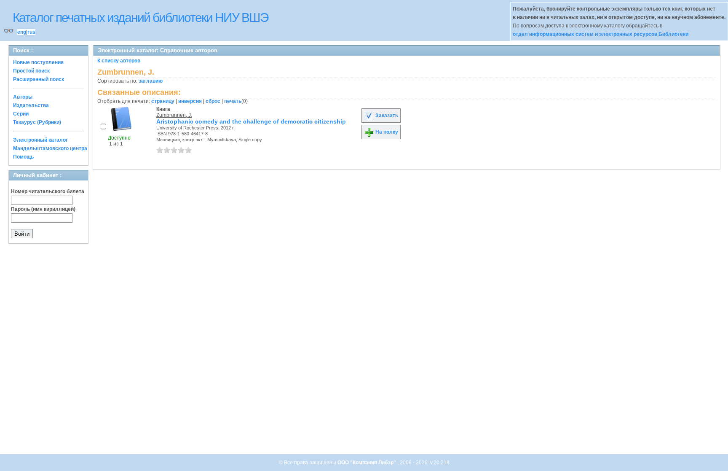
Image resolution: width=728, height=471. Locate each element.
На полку (386, 132)
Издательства (31, 105)
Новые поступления (38, 62)
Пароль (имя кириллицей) (43, 209)
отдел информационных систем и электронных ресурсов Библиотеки (600, 34)
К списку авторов (118, 61)
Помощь (23, 157)
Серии (21, 114)
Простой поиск (31, 71)
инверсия (190, 101)
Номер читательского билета (47, 191)
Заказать (386, 115)
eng (21, 32)
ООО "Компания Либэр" (367, 463)
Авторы (22, 97)
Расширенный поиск (38, 79)
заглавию (151, 81)
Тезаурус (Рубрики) (37, 122)
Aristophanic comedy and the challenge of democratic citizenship (251, 121)
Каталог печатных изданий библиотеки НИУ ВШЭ (140, 17)
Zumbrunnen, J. (174, 115)
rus (31, 32)
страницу (162, 101)
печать (232, 101)
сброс (213, 101)
